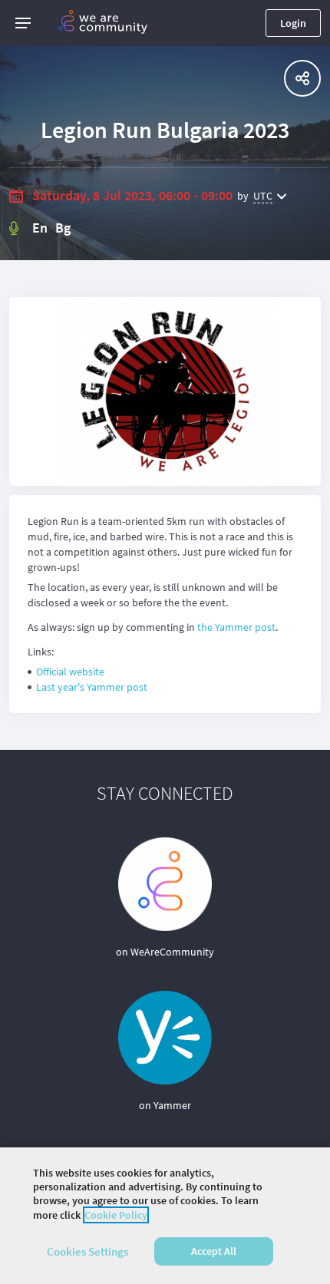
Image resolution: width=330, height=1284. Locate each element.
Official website (70, 671)
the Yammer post (236, 627)
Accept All (213, 1251)
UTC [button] (262, 196)
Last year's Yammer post (91, 687)
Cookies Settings (87, 1251)
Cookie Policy (115, 1215)
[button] (23, 23)
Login (293, 23)
